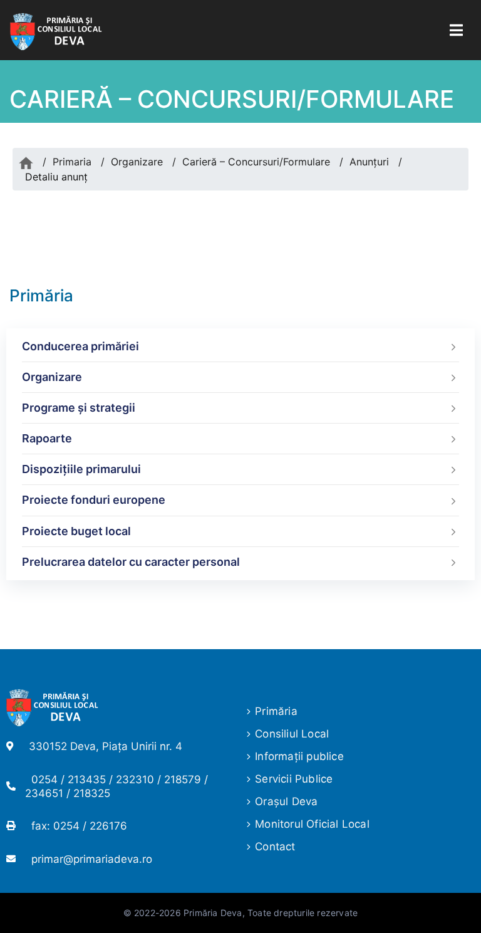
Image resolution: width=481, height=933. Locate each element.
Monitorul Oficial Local (312, 824)
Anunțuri (369, 161)
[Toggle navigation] (456, 30)
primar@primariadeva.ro (91, 859)
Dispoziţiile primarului (81, 469)
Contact (275, 846)
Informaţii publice (299, 756)
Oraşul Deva (286, 801)
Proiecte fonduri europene (93, 499)
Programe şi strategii (78, 407)
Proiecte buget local (76, 531)
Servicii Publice (294, 779)
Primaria (72, 161)
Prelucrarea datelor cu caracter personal (131, 561)
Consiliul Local (292, 733)
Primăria (276, 711)
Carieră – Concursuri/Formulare (256, 161)
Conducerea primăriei (80, 346)
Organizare (137, 161)
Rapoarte (47, 438)
